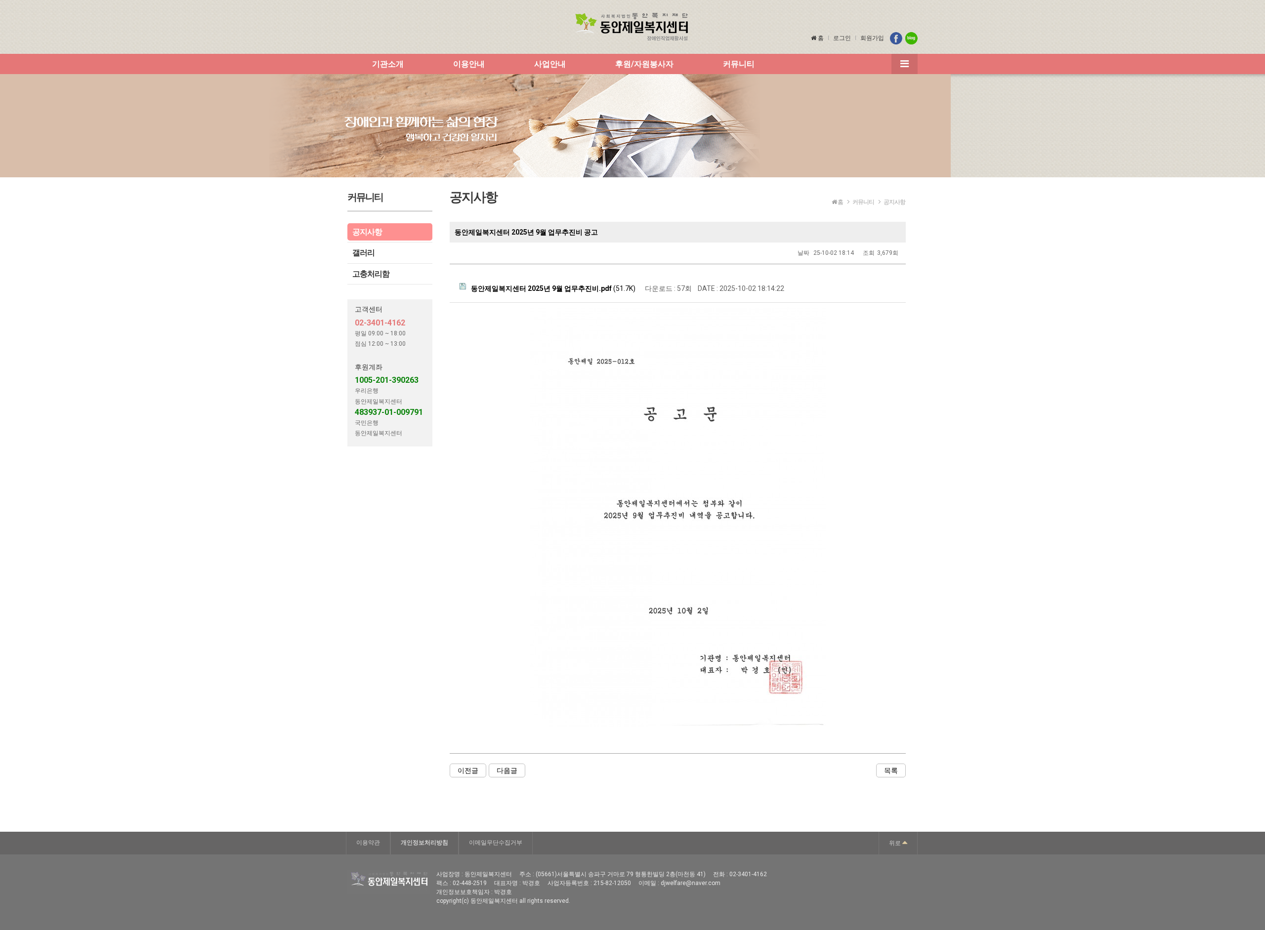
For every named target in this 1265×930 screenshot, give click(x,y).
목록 (891, 770)
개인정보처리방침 (424, 842)
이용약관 (368, 842)
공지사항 (367, 232)
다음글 (507, 770)
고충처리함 (370, 274)
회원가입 (872, 38)
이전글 (468, 770)
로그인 (842, 38)
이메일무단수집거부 (495, 842)
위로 (895, 843)
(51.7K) (553, 288)
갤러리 (363, 252)
